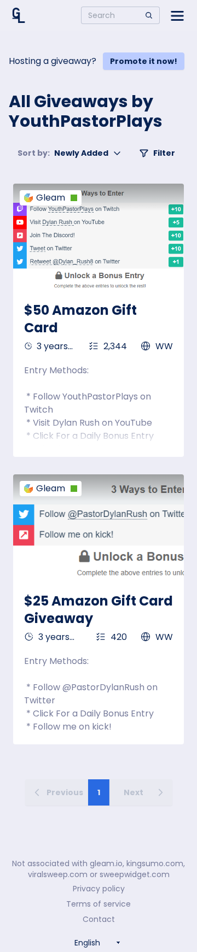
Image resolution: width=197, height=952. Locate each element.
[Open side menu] (177, 15)
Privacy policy (99, 888)
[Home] (18, 15)
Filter (164, 153)
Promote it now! (143, 61)
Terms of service (98, 903)
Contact (99, 919)
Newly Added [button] (63, 153)
